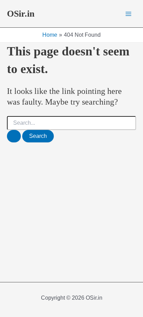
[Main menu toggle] (128, 13)
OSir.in (20, 14)
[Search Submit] (14, 136)
